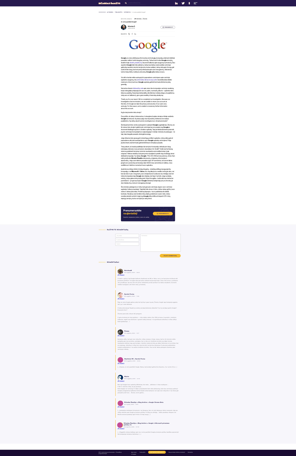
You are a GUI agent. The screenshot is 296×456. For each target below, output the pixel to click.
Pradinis (110, 12)
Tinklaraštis (118, 12)
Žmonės (145, 19)
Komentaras (144, 235)
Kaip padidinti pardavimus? (157, 452)
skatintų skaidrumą (136, 63)
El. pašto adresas (120, 239)
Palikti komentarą (170, 255)
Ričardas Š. (131, 26)
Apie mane (134, 452)
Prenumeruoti (169, 27)
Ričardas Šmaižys (109, 3)
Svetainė (118, 244)
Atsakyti (121, 275)
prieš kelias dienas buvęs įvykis (147, 80)
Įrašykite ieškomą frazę (134, 3)
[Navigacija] (195, 3)
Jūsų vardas (119, 235)
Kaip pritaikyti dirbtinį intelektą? (177, 452)
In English (133, 454)
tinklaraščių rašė (138, 88)
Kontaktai (190, 452)
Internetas (127, 12)
